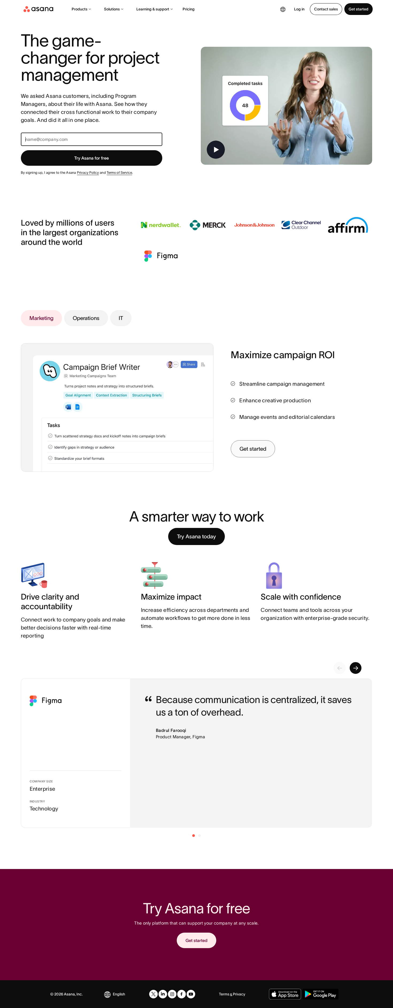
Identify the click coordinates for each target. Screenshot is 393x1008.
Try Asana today (196, 536)
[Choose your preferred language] (283, 9)
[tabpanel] (301, 403)
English (119, 994)
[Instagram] (172, 994)
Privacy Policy (88, 173)
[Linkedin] (163, 994)
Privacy (239, 994)
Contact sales (326, 9)
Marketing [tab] (41, 318)
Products (79, 9)
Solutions (112, 9)
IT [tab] (121, 318)
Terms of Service (119, 173)
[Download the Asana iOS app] (285, 994)
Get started (358, 9)
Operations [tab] (86, 318)
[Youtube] (191, 994)
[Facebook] (181, 994)
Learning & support (152, 9)
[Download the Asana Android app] (320, 994)
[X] (153, 994)
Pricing (189, 9)
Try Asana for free (91, 158)
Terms (224, 994)
